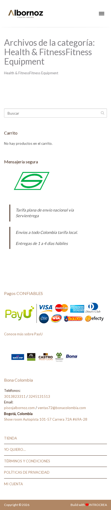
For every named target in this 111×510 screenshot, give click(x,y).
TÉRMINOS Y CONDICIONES (27, 461)
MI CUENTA (13, 484)
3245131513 (39, 396)
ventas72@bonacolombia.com (62, 408)
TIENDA (10, 438)
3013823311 (15, 396)
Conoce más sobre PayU (23, 334)
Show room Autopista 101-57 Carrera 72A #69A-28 (45, 419)
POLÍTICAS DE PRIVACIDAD (27, 472)
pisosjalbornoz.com (19, 408)
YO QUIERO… (15, 449)
